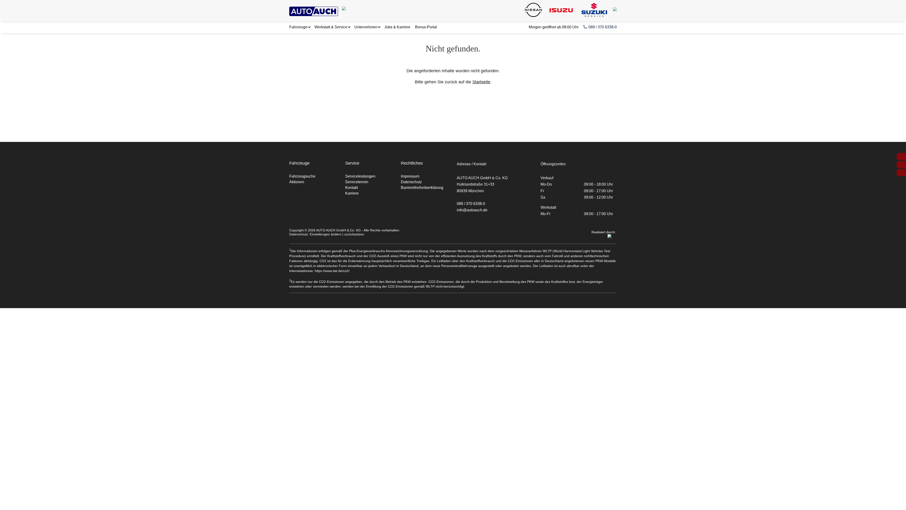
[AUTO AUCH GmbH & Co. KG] (313, 10)
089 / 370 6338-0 (602, 27)
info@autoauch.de (472, 210)
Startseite (481, 82)
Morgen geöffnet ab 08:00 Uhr (554, 27)
